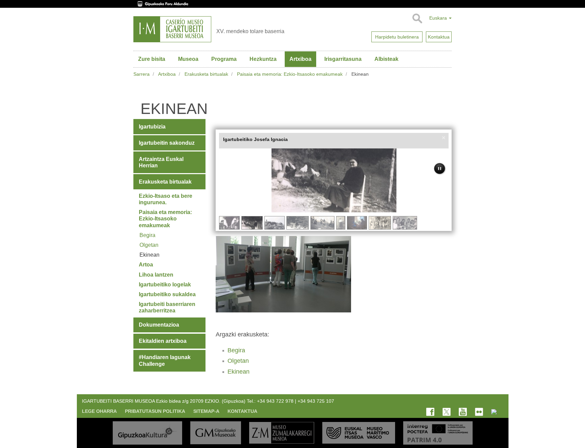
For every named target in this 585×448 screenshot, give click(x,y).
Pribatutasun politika (155, 411)
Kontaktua (242, 411)
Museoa (188, 59)
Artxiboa (300, 59)
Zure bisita (151, 59)
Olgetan (238, 360)
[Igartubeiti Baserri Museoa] (172, 29)
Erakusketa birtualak (206, 74)
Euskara (438, 18)
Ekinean (239, 371)
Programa (224, 59)
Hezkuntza (263, 59)
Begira (236, 350)
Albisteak (386, 59)
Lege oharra (99, 411)
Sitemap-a (206, 411)
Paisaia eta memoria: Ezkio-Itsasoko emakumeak (290, 74)
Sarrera (141, 74)
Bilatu (417, 19)
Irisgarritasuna (343, 59)
